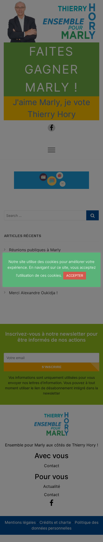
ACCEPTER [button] (74, 275)
